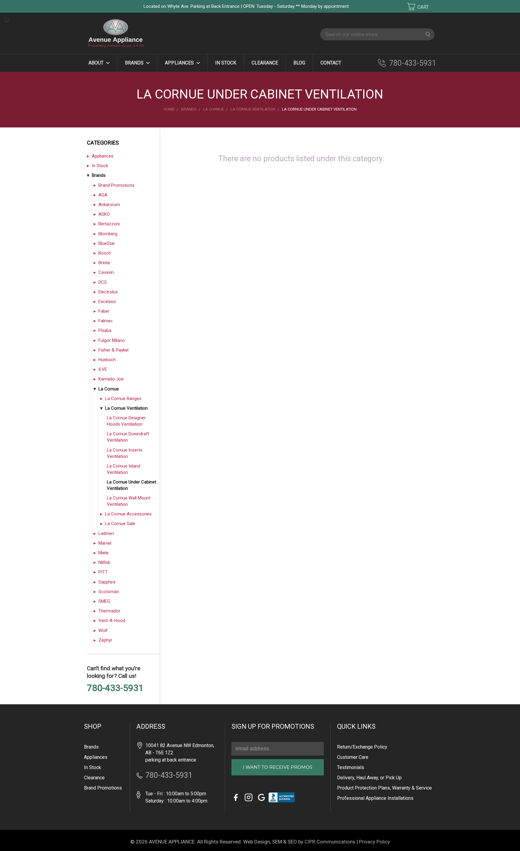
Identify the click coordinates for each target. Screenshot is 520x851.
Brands (135, 63)
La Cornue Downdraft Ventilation (128, 437)
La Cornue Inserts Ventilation (124, 453)
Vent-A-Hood (111, 620)
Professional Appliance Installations (375, 798)
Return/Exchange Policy (362, 747)
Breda (104, 262)
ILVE (102, 369)
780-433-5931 (412, 63)
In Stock (225, 63)
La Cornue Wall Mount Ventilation (128, 501)
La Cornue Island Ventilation (123, 469)
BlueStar (106, 243)
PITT (103, 572)
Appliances (180, 63)
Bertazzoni (109, 224)
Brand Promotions (116, 185)
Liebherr (106, 533)
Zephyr (105, 640)
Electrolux (108, 292)
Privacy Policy (374, 842)
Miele (103, 552)
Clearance (265, 63)
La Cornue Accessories (128, 514)
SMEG (104, 601)
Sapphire (107, 582)
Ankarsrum (109, 204)
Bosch (104, 253)
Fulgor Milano (111, 340)
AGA (102, 195)
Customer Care (352, 757)
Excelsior (107, 301)
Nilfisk (104, 562)
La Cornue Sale (120, 523)
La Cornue (108, 389)
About (96, 63)
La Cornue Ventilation (126, 408)
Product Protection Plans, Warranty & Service (384, 788)
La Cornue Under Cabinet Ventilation (131, 485)
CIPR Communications (330, 842)
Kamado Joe (111, 379)
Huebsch (107, 359)
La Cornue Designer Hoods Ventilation (126, 421)
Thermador (109, 611)
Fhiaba (104, 330)
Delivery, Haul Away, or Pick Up (369, 778)
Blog (299, 63)
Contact (330, 63)
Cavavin (106, 272)
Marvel (104, 543)
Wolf (103, 630)
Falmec (105, 321)
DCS (102, 282)
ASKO (104, 214)
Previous (15, 837)
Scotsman (108, 591)
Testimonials (350, 767)
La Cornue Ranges (123, 398)
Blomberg (107, 233)
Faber (104, 311)
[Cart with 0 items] (414, 6)
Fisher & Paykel (113, 350)
